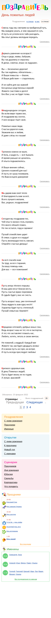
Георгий (12, 571)
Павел (29, 563)
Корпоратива (10, 482)
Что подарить (11, 486)
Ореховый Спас (11, 502)
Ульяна (34, 563)
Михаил (12, 574)
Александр (13, 555)
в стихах (30, 21)
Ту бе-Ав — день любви (14, 522)
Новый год (9, 449)
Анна (20, 555)
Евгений (27, 571)
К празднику (10, 445)
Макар (40, 571)
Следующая (34, 402)
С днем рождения (13, 421)
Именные (9, 429)
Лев (36, 571)
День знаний (11, 539)
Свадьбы (8, 478)
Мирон (23, 563)
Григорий (19, 571)
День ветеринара (12, 531)
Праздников (10, 466)
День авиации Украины (14, 506)
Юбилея (8, 474)
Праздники (9, 425)
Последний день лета (13, 526)
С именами (10, 453)
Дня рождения (11, 470)
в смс (37, 21)
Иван (32, 571)
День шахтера (11, 514)
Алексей (12, 563)
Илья (18, 563)
